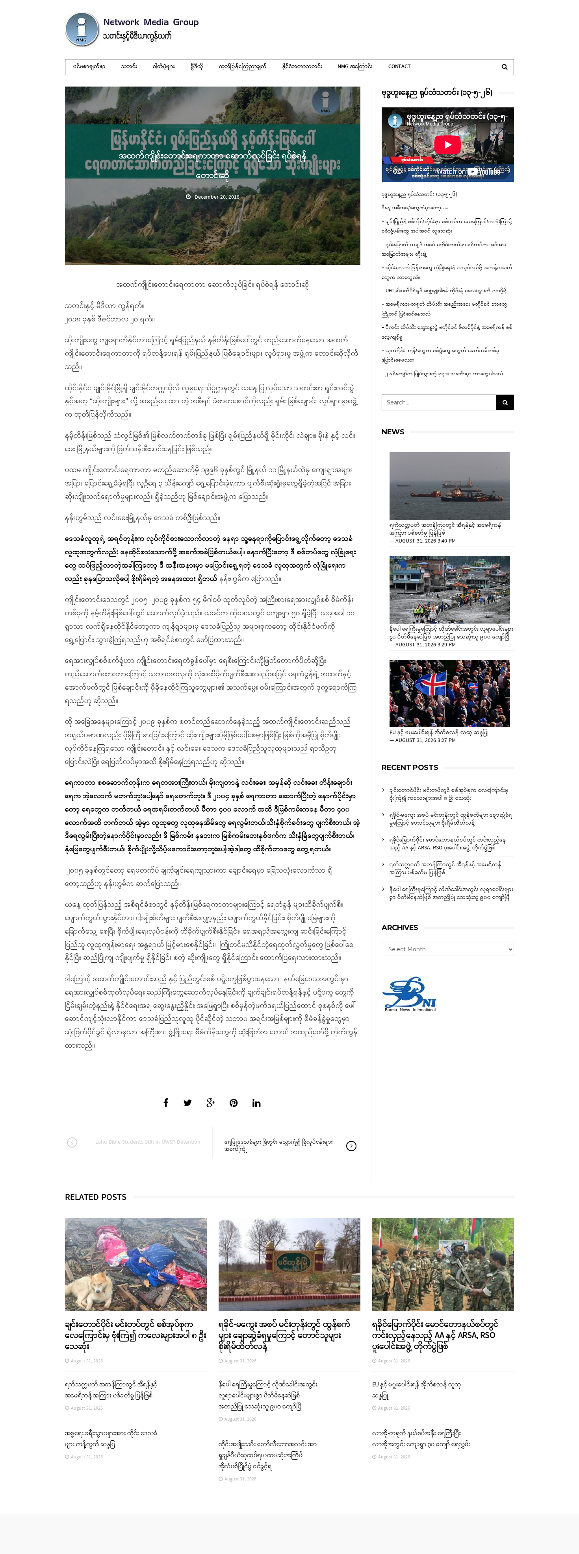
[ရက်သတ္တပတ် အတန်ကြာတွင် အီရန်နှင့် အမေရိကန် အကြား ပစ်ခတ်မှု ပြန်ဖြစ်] (450, 486)
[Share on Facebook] (166, 1104)
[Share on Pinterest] (234, 1104)
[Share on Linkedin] (257, 1104)
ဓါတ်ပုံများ (164, 66)
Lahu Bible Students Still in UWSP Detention (147, 1142)
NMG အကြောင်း (355, 66)
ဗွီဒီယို (197, 66)
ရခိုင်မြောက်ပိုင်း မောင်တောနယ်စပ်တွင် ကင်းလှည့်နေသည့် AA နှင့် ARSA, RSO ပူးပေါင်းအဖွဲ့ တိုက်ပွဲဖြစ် (448, 844)
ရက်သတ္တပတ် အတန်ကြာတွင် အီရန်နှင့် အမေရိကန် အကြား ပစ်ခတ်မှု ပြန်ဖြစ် (445, 529)
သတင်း (129, 66)
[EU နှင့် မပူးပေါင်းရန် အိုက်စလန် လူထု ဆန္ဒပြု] (450, 693)
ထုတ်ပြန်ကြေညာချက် (243, 66)
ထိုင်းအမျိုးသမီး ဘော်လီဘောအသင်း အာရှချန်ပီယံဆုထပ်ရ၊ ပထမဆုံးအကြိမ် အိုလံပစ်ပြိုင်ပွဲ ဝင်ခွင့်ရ (268, 1456)
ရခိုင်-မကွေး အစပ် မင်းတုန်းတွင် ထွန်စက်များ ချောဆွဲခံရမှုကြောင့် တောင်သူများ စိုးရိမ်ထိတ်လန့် (451, 819)
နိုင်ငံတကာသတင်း (302, 66)
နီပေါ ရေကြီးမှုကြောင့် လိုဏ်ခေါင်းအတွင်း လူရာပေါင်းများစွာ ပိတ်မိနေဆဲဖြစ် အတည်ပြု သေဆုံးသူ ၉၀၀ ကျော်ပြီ (451, 633)
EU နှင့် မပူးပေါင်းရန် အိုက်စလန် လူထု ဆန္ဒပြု (439, 733)
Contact (399, 66)
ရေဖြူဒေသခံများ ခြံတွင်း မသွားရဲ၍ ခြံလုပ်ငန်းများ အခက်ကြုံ (279, 1146)
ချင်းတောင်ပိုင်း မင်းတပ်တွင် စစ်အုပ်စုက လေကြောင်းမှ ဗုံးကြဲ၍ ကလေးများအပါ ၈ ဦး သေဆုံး (449, 794)
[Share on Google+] (210, 1104)
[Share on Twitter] (187, 1104)
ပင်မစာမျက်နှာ (89, 66)
